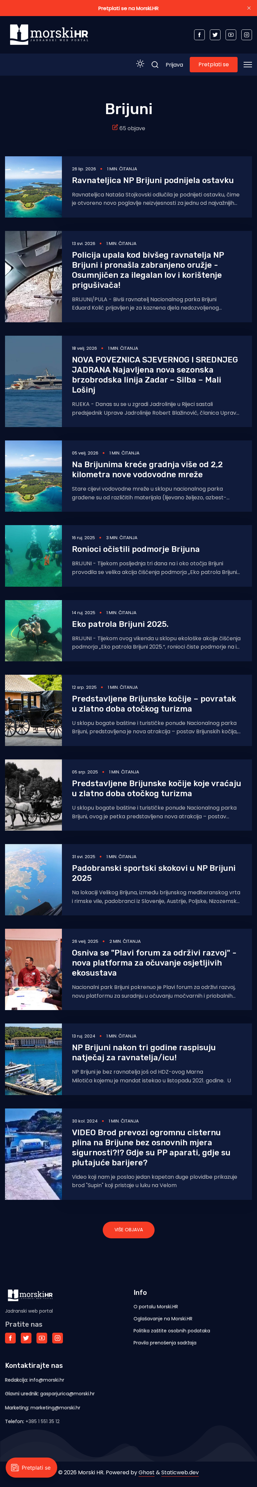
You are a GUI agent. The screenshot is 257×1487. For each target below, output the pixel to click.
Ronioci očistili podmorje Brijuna (136, 549)
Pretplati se (213, 64)
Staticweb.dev (180, 1472)
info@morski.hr (46, 1380)
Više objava (128, 1229)
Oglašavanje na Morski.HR (163, 1318)
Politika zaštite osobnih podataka (172, 1330)
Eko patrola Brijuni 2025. (120, 624)
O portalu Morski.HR (156, 1306)
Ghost (147, 1472)
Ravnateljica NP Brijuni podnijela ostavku (153, 180)
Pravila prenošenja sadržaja (165, 1342)
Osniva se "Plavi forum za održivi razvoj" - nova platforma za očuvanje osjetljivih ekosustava (154, 963)
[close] (249, 8)
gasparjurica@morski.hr (67, 1393)
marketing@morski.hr (55, 1407)
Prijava (174, 65)
